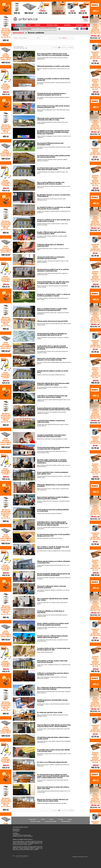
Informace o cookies (35, 821)
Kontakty (70, 819)
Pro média (60, 819)
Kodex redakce (32, 819)
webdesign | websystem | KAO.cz (80, 856)
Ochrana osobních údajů (50, 821)
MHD (29, 25)
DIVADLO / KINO (52, 25)
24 (68, 47)
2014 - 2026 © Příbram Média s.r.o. (21, 856)
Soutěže (43, 819)
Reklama (51, 819)
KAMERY (37, 25)
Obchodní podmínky (66, 821)
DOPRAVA (67, 25)
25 (69, 47)
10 (65, 47)
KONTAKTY (79, 25)
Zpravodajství (18, 33)
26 (71, 47)
